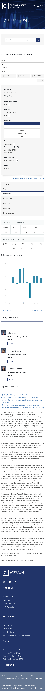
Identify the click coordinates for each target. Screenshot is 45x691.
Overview (8, 310)
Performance (36, 310)
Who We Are (8, 596)
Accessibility (6, 688)
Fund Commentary (9, 76)
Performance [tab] (7, 194)
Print (41, 80)
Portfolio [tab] (6, 203)
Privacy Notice (30, 685)
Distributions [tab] (7, 198)
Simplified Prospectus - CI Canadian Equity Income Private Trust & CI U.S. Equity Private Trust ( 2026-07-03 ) (20, 396)
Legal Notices (18, 685)
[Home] (13, 6)
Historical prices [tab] (8, 213)
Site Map (40, 688)
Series (3, 61)
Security (31, 688)
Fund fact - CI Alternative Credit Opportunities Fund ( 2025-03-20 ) (21, 401)
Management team (21, 178)
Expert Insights (9, 603)
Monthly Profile (24, 76)
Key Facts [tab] (6, 189)
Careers (8, 611)
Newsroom (7, 600)
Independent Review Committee (16, 636)
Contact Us (10, 665)
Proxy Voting (8, 625)
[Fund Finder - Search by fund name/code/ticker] (38, 40)
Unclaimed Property (19, 688)
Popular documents (37, 178)
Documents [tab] (7, 208)
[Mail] (15, 582)
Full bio (11, 343)
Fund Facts (7, 629)
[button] (9, 115)
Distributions (8, 632)
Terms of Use (6, 685)
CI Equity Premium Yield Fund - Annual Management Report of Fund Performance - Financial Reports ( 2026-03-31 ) (22, 406)
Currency (4, 67)
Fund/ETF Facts (38, 76)
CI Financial (9, 607)
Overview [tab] (6, 184)
